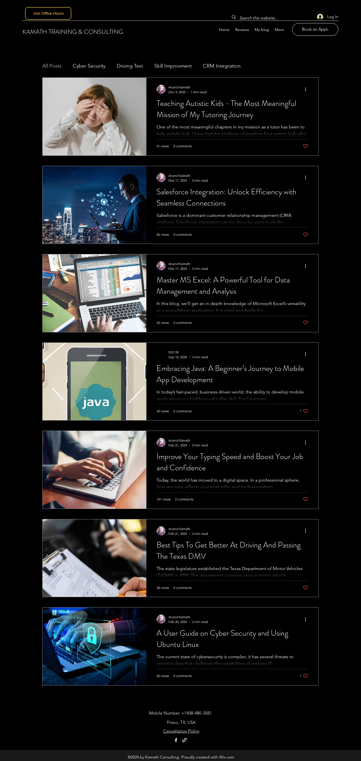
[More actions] (307, 89)
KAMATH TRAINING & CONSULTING (73, 31)
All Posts (51, 66)
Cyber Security (89, 66)
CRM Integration (222, 66)
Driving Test (130, 66)
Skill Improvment (173, 66)
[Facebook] (176, 740)
